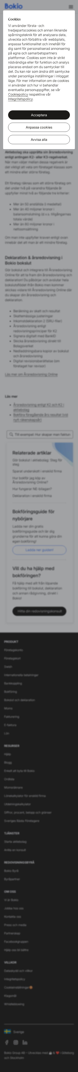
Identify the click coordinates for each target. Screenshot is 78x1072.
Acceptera (39, 115)
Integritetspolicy (20, 99)
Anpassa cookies (39, 127)
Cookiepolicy (18, 94)
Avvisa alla (39, 139)
